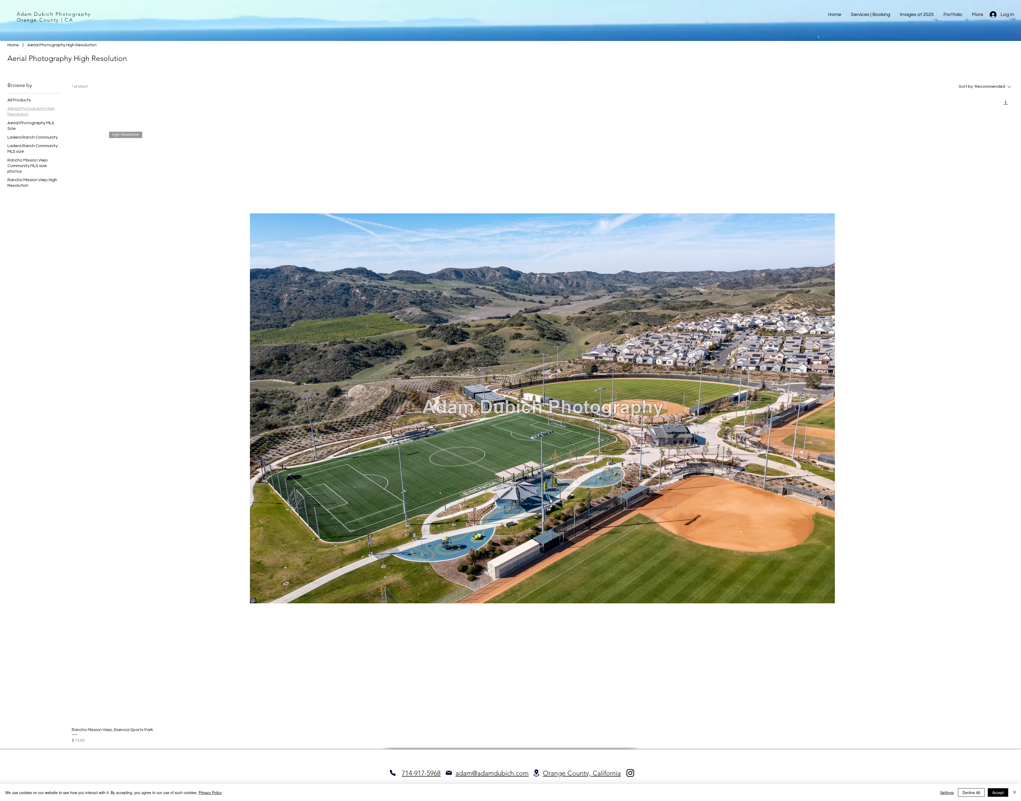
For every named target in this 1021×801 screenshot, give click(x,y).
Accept (998, 792)
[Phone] (393, 772)
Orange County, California (582, 773)
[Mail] (448, 772)
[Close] (1014, 792)
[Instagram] (630, 773)
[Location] (536, 773)
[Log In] (993, 15)
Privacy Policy (210, 792)
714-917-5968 (421, 773)
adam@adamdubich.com (492, 773)
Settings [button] (947, 792)
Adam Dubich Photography (54, 14)
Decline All (971, 792)
